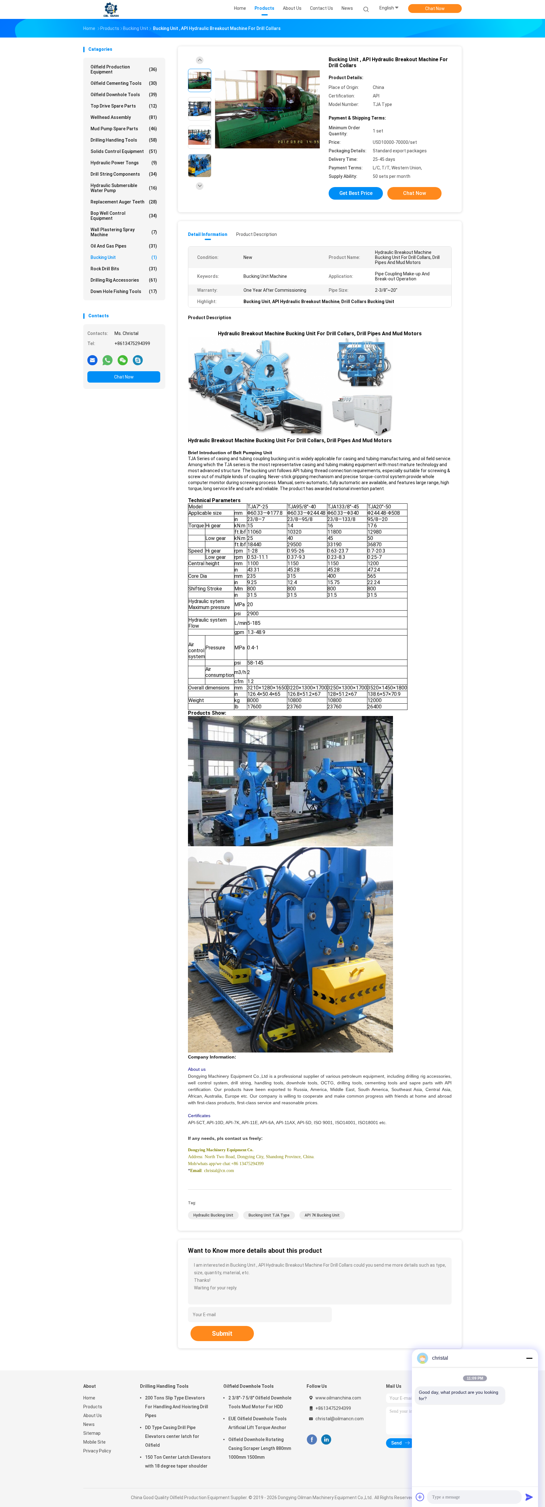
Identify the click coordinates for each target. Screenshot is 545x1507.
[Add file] (420, 1497)
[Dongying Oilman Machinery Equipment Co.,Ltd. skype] (138, 360)
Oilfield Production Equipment (124, 69)
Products (92, 1406)
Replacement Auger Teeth (124, 201)
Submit (222, 1333)
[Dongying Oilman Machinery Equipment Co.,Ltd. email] (92, 360)
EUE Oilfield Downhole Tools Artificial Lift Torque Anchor (257, 1423)
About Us (92, 1415)
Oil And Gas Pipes (124, 246)
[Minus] (529, 1358)
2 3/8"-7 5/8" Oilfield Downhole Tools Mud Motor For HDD (259, 1402)
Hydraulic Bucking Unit (213, 1215)
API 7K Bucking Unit (322, 1215)
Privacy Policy (97, 1450)
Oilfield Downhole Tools (124, 94)
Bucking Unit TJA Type (269, 1215)
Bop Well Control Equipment (124, 216)
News (89, 1424)
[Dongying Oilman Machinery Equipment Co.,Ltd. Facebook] (312, 1439)
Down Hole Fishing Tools (124, 291)
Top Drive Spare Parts (124, 105)
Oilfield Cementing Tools (124, 83)
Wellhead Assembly (124, 117)
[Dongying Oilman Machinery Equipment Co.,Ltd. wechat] (123, 360)
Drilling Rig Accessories (124, 280)
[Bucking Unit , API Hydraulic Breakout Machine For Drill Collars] (267, 109)
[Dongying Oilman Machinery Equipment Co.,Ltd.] (111, 9)
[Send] (529, 1497)
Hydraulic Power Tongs (124, 162)
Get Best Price (355, 193)
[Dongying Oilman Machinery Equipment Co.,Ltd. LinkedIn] (326, 1439)
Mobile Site (94, 1442)
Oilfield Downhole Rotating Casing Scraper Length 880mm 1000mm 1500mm (259, 1448)
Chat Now (435, 8)
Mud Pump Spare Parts (124, 128)
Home (89, 1397)
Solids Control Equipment (124, 151)
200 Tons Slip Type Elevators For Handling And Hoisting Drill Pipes (176, 1406)
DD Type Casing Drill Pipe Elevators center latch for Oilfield (172, 1436)
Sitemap (92, 1433)
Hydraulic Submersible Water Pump (124, 188)
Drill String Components (124, 174)
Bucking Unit (124, 257)
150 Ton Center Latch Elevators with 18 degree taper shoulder (178, 1462)
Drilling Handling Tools (124, 140)
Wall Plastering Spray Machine (124, 232)
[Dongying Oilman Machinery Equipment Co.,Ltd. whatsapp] (108, 360)
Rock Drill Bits (124, 268)
